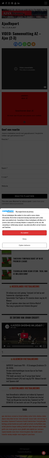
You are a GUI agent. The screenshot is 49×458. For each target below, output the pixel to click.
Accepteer (24, 233)
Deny (25, 239)
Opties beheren (24, 245)
